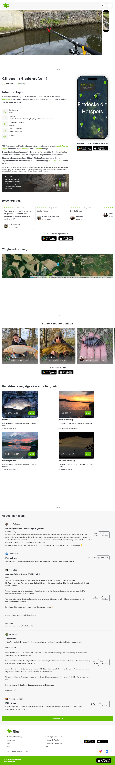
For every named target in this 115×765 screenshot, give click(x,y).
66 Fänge (25, 149)
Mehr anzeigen (57, 719)
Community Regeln (52, 740)
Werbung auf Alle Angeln (53, 737)
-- (9, 138)
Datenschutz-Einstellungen (17, 751)
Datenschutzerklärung (14, 737)
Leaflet (32, 277)
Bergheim (6, 99)
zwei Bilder (37, 149)
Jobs (8, 746)
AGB (8, 743)
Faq (46, 746)
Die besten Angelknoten (53, 743)
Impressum (11, 740)
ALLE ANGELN (54, 161)
